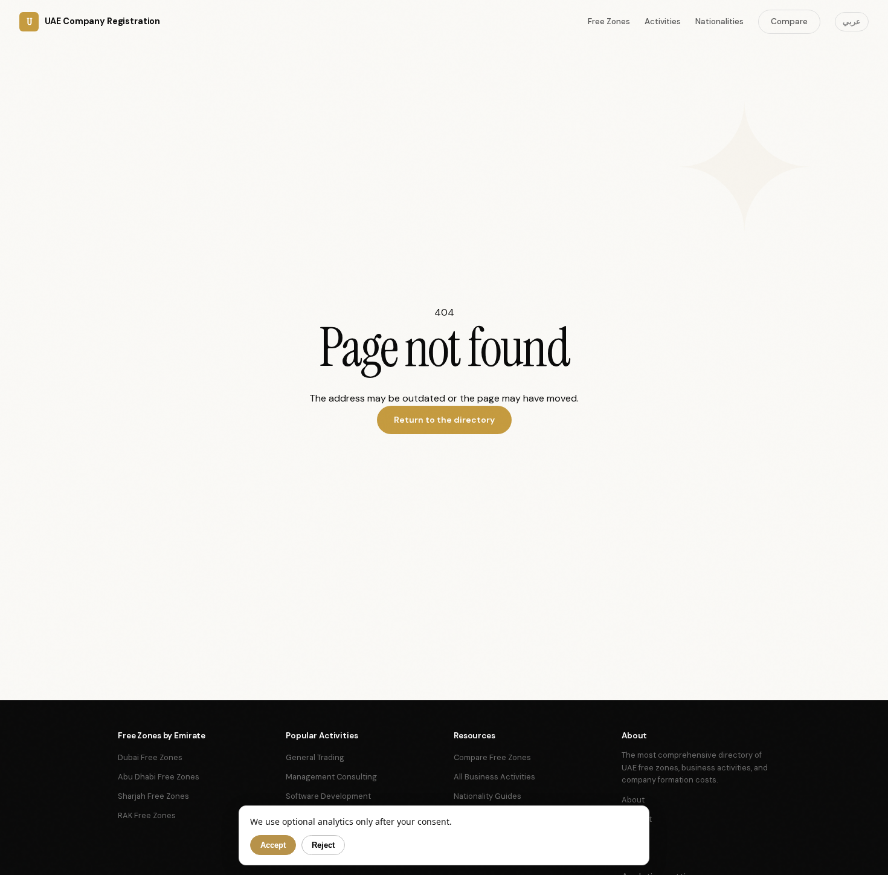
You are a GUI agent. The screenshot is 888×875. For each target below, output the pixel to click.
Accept (273, 845)
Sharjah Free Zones (153, 796)
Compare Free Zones (492, 757)
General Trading (315, 757)
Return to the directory (444, 419)
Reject (323, 845)
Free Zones (609, 21)
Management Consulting (331, 777)
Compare (789, 21)
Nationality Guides (487, 796)
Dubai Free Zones (150, 757)
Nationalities (719, 21)
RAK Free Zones (147, 815)
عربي (852, 21)
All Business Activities (494, 777)
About (633, 800)
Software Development (328, 796)
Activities (663, 21)
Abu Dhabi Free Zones (158, 777)
